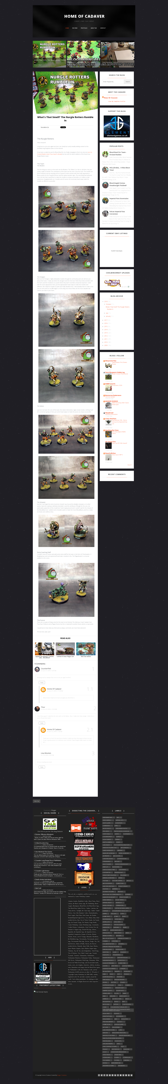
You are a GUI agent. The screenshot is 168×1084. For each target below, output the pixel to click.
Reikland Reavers (120, 979)
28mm (104, 930)
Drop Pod (106, 952)
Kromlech (119, 902)
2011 (106, 339)
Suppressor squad (108, 985)
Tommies (127, 985)
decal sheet (106, 1013)
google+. (120, 1021)
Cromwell (122, 944)
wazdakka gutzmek (108, 1065)
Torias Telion (107, 908)
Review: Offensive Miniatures (44, 834)
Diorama (127, 894)
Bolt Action (116, 856)
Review (105, 982)
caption (116, 1004)
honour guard (119, 1024)
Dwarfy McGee (110, 453)
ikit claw (105, 1027)
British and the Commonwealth (112, 894)
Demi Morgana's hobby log (115, 372)
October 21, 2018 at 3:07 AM (48, 670)
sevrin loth (106, 922)
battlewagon (125, 847)
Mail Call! (38, 888)
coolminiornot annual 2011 (120, 911)
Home (67, 28)
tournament (127, 834)
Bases (127, 933)
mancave (105, 1032)
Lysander (122, 968)
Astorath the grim (108, 891)
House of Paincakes (108, 963)
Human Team (122, 963)
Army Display (118, 933)
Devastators (119, 949)
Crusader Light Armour (42, 871)
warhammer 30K (116, 1063)
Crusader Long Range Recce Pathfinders (48, 860)
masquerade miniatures (119, 1032)
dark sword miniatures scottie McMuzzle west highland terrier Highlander (116, 1010)
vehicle (105, 1063)
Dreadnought (119, 872)
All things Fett (110, 442)
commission (106, 825)
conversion (118, 823)
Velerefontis (120, 990)
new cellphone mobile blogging (112, 1038)
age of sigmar (107, 864)
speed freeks (106, 1054)
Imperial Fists (120, 820)
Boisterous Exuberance (113, 395)
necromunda (107, 919)
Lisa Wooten (46, 753)
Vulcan (116, 993)
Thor (43, 707)
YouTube (105, 880)
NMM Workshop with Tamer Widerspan (120, 403)
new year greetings (108, 886)
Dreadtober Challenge (109, 875)
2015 (106, 326)
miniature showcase (109, 853)
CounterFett (46, 668)
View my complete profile (116, 101)
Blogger (53, 810)
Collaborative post (108, 944)
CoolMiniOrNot (107, 836)
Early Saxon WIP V (117, 455)
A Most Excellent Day (41, 843)
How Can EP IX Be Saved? (119, 443)
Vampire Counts (107, 990)
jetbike (116, 916)
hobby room (106, 1024)
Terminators (120, 905)
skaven (117, 834)
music (124, 916)
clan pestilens (127, 1004)
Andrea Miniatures (115, 930)
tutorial (117, 1060)
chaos (118, 842)
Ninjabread (109, 413)
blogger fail (106, 1001)
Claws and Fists (110, 419)
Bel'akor (118, 935)
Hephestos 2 (121, 960)
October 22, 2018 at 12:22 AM (49, 709)
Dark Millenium (107, 949)
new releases (107, 1041)
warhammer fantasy (122, 828)
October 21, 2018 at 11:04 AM (55, 691)
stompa (116, 1057)
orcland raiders (108, 1043)
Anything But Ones (112, 430)
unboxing (126, 1060)
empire (105, 913)
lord (120, 1030)
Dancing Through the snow (111, 946)
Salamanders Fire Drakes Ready (119, 363)
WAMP (124, 993)
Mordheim (127, 971)
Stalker (122, 982)
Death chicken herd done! (120, 374)
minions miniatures (124, 1035)
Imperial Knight (107, 902)
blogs (116, 1001)
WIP (118, 817)
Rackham (119, 977)
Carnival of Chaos (123, 938)
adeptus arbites (107, 842)
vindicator (106, 927)
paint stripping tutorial (110, 1046)
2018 (106, 301)
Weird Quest (123, 996)
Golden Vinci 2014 (108, 957)
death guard (107, 823)
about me (94, 28)
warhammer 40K (107, 817)
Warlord (112, 996)
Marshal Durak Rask (109, 878)
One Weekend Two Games (43, 852)
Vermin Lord (106, 993)
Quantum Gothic (108, 977)
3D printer (106, 856)
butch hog (106, 1004)
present (105, 1049)
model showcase (124, 853)
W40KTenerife (110, 384)
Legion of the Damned (109, 968)
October (108, 304)
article (129, 880)
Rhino (120, 878)
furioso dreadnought (122, 864)
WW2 (104, 996)
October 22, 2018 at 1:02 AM (54, 731)
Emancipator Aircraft (109, 897)
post (122, 1046)
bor (123, 1001)
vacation (105, 889)
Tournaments (107, 988)
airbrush (105, 999)
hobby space (106, 916)
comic (105, 1007)
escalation (125, 1019)
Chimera (105, 941)
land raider (106, 845)
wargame (116, 927)
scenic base (118, 919)
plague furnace (123, 886)
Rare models (106, 979)
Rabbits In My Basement (48, 844)
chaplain (105, 911)
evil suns (113, 913)
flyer (122, 913)
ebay (116, 1019)
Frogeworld (117, 955)
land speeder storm (109, 1030)
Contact (103, 28)
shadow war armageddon (118, 1052)
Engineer (123, 952)
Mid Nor (117, 861)
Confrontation (122, 858)
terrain (117, 839)
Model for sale (107, 905)
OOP (118, 974)
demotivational (107, 1016)
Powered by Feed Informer (60, 896)
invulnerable (116, 1027)
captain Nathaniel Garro (122, 908)
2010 (106, 342)
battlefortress (107, 883)
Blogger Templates (62, 1075)
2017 (106, 320)
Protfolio (84, 28)
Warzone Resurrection (110, 847)
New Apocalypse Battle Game (119, 432)
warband (115, 889)
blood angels (107, 828)
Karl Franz (115, 966)
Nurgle (118, 836)
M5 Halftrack (107, 971)
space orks (117, 922)
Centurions (122, 869)
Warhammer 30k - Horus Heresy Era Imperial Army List (119, 422)
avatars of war (117, 999)
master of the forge (109, 1035)
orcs (118, 1043)
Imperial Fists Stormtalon (118, 199)
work (125, 927)
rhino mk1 (127, 1049)
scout (105, 1052)
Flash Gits (106, 955)
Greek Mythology (122, 957)
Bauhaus (120, 891)
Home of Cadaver (84, 16)
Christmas (115, 941)
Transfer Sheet (119, 988)
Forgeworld (107, 861)
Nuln (111, 974)
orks (116, 825)
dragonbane (106, 1019)
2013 (106, 333)
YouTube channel (117, 880)
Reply (41, 682)
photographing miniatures (122, 845)
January (108, 316)
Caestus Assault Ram (109, 869)
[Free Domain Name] (41, 992)
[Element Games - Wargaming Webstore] (117, 137)
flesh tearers (107, 839)
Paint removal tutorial (110, 62)
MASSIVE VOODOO (111, 401)
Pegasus (126, 974)
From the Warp (124, 897)
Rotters (113, 982)
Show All (129, 465)
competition (120, 883)
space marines (107, 820)
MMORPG (117, 971)
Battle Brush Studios (47, 836)
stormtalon (126, 1057)
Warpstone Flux (110, 361)
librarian (120, 850)
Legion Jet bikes (126, 966)
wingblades (121, 1065)
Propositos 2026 (117, 385)
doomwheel (120, 1016)
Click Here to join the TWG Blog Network (50, 831)
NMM (104, 974)
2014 (106, 330)
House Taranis (119, 900)
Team (119, 985)
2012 (106, 336)
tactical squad (118, 924)
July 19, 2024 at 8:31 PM (47, 755)
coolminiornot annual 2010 (119, 1007)
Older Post (36, 801)
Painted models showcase (121, 831)
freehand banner (108, 1021)
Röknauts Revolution (111, 414)
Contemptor (107, 872)
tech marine (106, 1060)
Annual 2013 (106, 933)
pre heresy (106, 831)
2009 (106, 345)
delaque (116, 1013)
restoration (116, 1049)
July (107, 313)
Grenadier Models (108, 960)
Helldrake (124, 875)
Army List (105, 867)
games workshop (108, 850)
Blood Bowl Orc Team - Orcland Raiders (82, 62)
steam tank (118, 1054)
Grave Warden (107, 900)
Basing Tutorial (107, 935)
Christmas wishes (108, 858)
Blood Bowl (116, 867)
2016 (106, 323)
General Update (110, 397)
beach (127, 999)
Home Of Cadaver (54, 689)
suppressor (106, 924)
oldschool (118, 1041)
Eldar (114, 952)
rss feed (74, 28)
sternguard (106, 1057)
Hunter (105, 966)
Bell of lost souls (108, 938)
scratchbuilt (107, 834)
